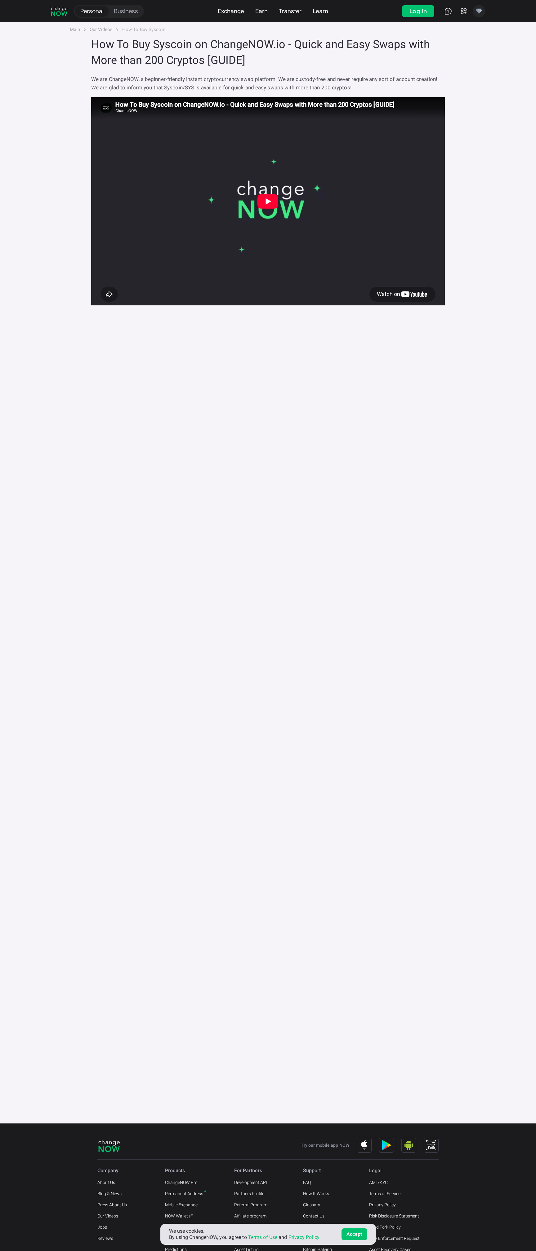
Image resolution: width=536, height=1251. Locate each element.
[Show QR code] (431, 1145)
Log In (418, 11)
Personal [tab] (92, 11)
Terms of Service (384, 1193)
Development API (250, 1182)
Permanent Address (184, 1193)
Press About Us (112, 1204)
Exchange (231, 11)
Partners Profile (249, 1193)
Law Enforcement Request (394, 1238)
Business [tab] (126, 11)
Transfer (290, 11)
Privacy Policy (382, 1204)
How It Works (316, 1193)
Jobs (102, 1227)
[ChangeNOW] (59, 11)
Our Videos (101, 29)
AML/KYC (378, 1182)
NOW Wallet (176, 1215)
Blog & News (109, 1193)
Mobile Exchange (181, 1204)
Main (75, 29)
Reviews (105, 1238)
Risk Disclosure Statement (394, 1215)
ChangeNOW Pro (181, 1182)
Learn (320, 11)
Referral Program (250, 1204)
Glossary (311, 1204)
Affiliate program (250, 1215)
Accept (354, 1234)
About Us (106, 1182)
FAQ (307, 1182)
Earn (261, 11)
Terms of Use (262, 1237)
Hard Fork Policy (385, 1227)
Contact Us (313, 1215)
